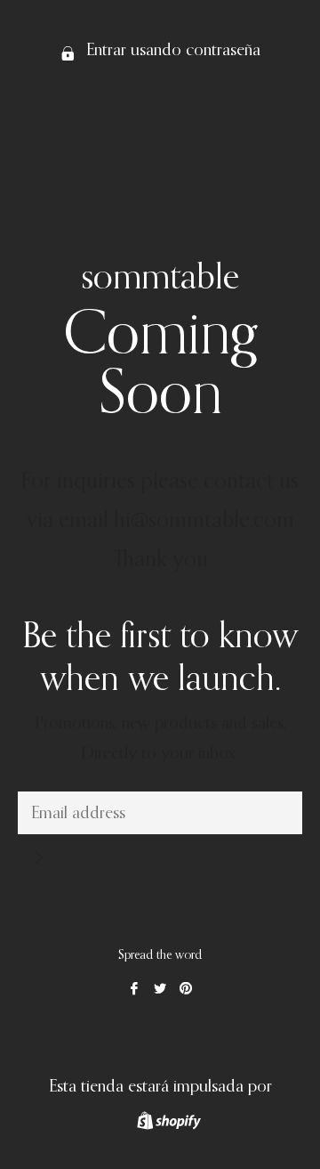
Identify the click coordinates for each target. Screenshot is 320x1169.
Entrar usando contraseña (171, 50)
